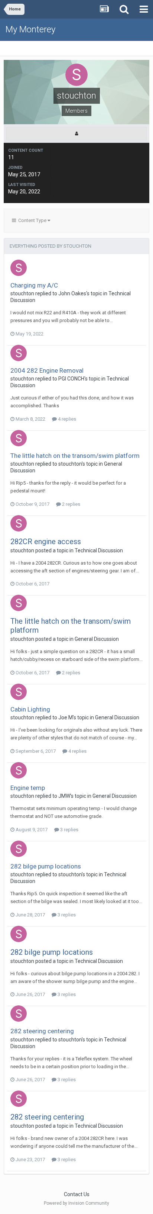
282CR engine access (45, 541)
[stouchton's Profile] (76, 133)
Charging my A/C (34, 285)
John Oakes (72, 293)
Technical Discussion (99, 550)
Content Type (32, 220)
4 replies (66, 419)
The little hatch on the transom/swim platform (75, 455)
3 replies (68, 829)
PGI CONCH (71, 379)
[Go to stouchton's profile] (18, 268)
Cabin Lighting (30, 709)
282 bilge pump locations (45, 866)
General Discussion (97, 639)
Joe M (65, 717)
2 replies (70, 504)
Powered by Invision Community (76, 1203)
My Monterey (30, 29)
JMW (64, 796)
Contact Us (76, 1194)
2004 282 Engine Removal (47, 370)
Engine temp (27, 787)
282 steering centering (42, 1031)
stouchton (22, 293)
